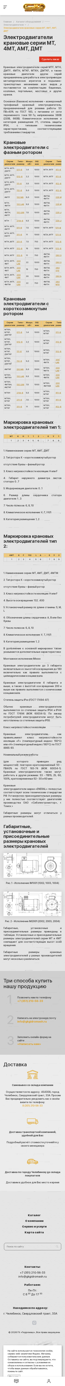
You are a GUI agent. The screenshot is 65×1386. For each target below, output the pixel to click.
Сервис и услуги (34, 1226)
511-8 (58, 235)
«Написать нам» (29, 1044)
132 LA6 (20, 204)
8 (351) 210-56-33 (32, 1105)
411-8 (58, 176)
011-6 (19, 170)
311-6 (19, 235)
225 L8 (59, 221)
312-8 (19, 255)
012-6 (20, 176)
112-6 (19, 190)
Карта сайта (34, 1232)
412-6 (58, 184)
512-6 (58, 242)
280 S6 (59, 255)
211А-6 (20, 221)
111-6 (19, 184)
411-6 (58, 170)
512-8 (58, 248)
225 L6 (59, 212)
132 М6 (20, 197)
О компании (34, 1221)
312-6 (19, 248)
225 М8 (59, 204)
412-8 (58, 190)
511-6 (58, 228)
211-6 (19, 228)
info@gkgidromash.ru (32, 1021)
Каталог (34, 1215)
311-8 (19, 242)
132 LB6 (20, 212)
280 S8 (59, 262)
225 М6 (59, 197)
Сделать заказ (50, 59)
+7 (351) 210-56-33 (30, 1001)
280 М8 (59, 276)
